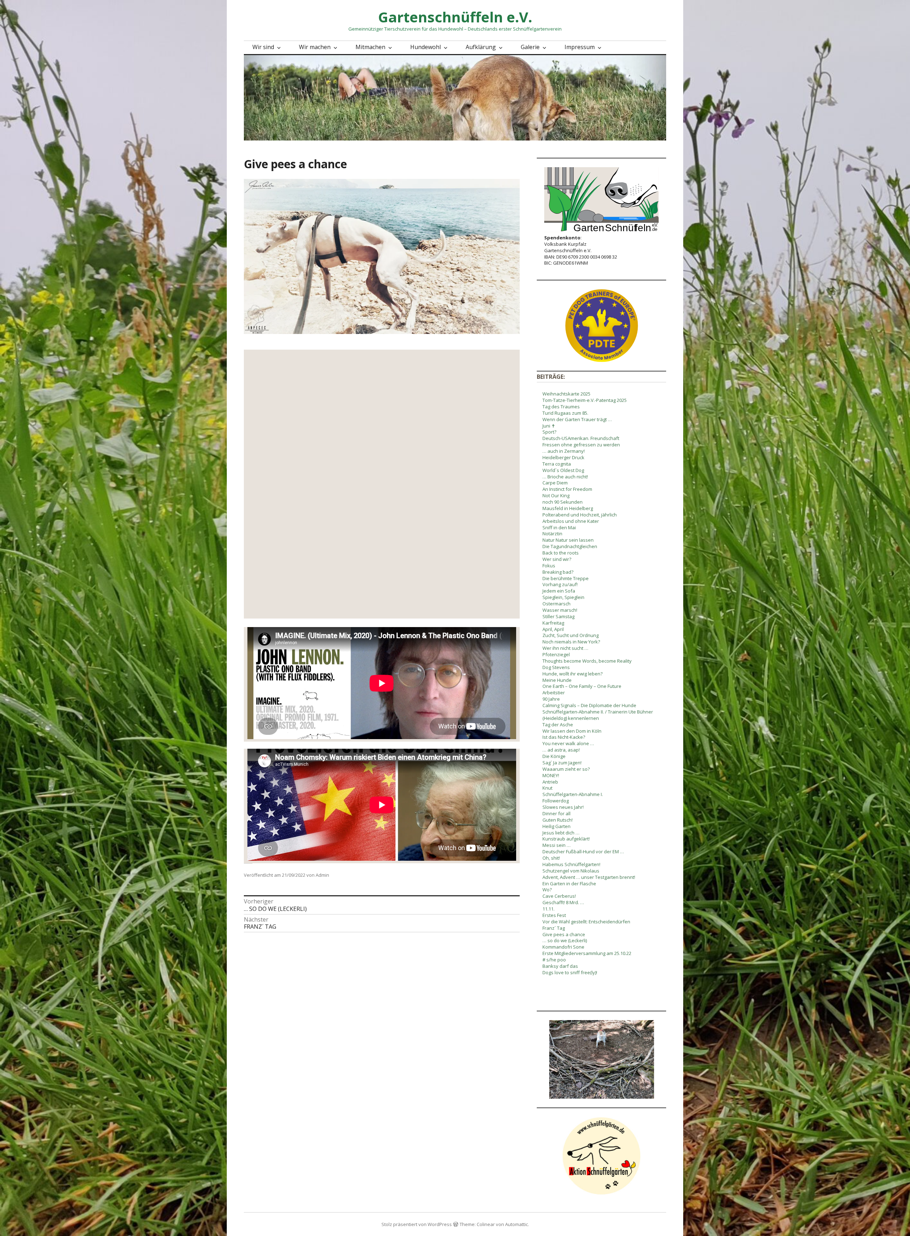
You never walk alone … (568, 743)
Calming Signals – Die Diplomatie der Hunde (589, 705)
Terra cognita (556, 464)
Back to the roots (560, 553)
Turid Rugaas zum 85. (565, 413)
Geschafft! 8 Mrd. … (563, 902)
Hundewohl (425, 47)
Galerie (530, 47)
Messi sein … (556, 845)
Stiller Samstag (558, 616)
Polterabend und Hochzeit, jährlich (579, 514)
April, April (553, 629)
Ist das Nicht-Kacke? (563, 737)
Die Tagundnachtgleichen (569, 546)
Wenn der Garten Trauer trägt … (577, 419)
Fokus (548, 565)
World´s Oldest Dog (563, 470)
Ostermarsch (556, 603)
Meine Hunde (557, 680)
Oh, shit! (551, 858)
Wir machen (315, 47)
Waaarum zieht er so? (566, 769)
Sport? (549, 432)
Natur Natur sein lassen (568, 540)
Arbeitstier (553, 692)
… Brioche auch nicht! (565, 476)
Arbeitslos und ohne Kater (570, 521)
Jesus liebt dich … (560, 832)
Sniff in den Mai (559, 527)
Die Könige (554, 756)
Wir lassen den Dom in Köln (571, 731)
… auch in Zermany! (563, 451)
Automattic (516, 1224)
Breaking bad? (557, 572)
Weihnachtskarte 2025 (566, 394)
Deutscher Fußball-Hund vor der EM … (583, 851)
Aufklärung (481, 47)
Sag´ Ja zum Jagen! (562, 762)
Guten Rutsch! (557, 820)
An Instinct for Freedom (567, 489)
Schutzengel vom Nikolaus (570, 871)
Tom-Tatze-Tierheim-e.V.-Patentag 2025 (584, 400)
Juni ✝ (548, 426)
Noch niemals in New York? (571, 641)
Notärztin (552, 533)
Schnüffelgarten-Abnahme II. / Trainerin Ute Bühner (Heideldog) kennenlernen (597, 715)
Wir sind (263, 47)
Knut (547, 788)
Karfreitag (553, 623)
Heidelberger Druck (563, 457)
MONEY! (550, 775)
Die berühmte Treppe (565, 578)
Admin (322, 875)
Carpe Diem (555, 482)
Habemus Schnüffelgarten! (571, 864)
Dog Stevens (556, 667)
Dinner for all (556, 813)
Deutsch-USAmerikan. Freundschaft (580, 438)
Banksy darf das (560, 966)
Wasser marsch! (559, 610)
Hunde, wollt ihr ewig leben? (572, 673)
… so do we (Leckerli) (564, 940)
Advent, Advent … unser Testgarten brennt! (588, 877)
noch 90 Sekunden (562, 502)
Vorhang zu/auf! (560, 584)
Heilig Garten (556, 826)
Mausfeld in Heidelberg (567, 508)
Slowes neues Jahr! (563, 807)
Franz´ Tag (553, 928)
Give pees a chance (563, 934)
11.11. (548, 909)
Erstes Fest (554, 915)
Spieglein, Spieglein (563, 597)
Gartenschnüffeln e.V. (455, 17)
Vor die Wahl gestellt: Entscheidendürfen (586, 921)
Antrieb (550, 782)
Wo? (547, 889)
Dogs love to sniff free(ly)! (569, 972)
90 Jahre (551, 699)
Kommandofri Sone (563, 947)
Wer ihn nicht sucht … (565, 648)
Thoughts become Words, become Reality (587, 661)
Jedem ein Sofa (558, 591)
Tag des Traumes (561, 406)
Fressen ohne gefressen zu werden (581, 444)
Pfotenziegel (556, 654)
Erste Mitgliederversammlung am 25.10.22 (586, 953)
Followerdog (555, 800)
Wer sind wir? (556, 559)
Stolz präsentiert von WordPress (416, 1224)
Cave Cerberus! (559, 896)
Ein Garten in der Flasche (569, 883)
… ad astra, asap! (561, 750)
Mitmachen (370, 47)
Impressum (579, 47)
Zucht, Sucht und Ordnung (570, 635)
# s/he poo (554, 959)
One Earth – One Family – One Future (581, 686)
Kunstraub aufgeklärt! (566, 839)
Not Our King (555, 495)
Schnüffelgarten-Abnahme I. (572, 794)
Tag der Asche (557, 724)
